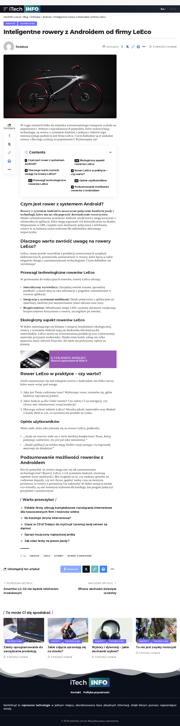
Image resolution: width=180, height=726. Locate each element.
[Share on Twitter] (127, 46)
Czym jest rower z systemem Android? (44, 162)
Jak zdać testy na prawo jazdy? (46, 541)
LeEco (47, 556)
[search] (156, 9)
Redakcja (22, 46)
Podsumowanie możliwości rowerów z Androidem (90, 188)
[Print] (138, 46)
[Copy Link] (132, 46)
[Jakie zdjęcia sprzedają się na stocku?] (68, 630)
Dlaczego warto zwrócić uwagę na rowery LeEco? (42, 172)
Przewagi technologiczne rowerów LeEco (47, 182)
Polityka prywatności (96, 692)
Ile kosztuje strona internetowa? (47, 518)
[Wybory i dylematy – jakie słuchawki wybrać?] (112, 630)
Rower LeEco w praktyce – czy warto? (89, 172)
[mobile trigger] (6, 9)
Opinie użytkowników (93, 180)
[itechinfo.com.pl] (24, 9)
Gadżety (55, 641)
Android (10, 23)
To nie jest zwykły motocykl (156, 647)
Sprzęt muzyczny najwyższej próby (49, 534)
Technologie (27, 23)
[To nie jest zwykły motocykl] (156, 630)
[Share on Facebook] (122, 46)
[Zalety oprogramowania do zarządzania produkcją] (24, 630)
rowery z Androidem (79, 556)
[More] (143, 46)
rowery (58, 556)
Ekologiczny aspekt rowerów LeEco (90, 162)
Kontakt (76, 692)
